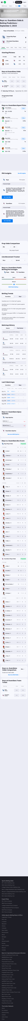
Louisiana (4, 921)
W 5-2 (12, 394)
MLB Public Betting (13, 287)
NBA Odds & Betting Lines (8, 885)
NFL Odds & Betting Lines (8, 882)
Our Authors (5, 1010)
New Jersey (5, 930)
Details (3, 47)
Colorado (4, 928)
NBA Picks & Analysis (7, 903)
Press (3, 1019)
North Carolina (5, 945)
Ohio (3, 939)
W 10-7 (13, 403)
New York (4, 919)
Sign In (24, 2)
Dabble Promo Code (7, 990)
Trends (24, 47)
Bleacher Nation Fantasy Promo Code (11, 992)
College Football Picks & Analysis (10, 905)
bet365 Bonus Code (7, 959)
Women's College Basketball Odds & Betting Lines (14, 891)
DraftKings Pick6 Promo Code (9, 987)
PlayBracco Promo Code (8, 998)
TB (8, 391)
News (7, 47)
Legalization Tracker (6, 917)
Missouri (4, 947)
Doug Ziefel (7, 117)
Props (20, 47)
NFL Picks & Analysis (7, 901)
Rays (7, 272)
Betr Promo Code (6, 994)
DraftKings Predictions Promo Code (10, 970)
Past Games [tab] (20, 328)
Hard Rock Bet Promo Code (8, 983)
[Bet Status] (3, 111)
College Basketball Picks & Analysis (10, 907)
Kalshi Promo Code (6, 966)
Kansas (3, 943)
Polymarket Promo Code (8, 961)
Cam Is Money (8, 107)
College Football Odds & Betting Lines (11, 887)
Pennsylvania (5, 932)
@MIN (8, 394)
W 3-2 (12, 391)
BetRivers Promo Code (7, 985)
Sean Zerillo (7, 127)
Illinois (3, 934)
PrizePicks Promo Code (7, 1003)
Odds (12, 47)
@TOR (8, 403)
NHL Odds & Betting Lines (8, 896)
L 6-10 (13, 400)
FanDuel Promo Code (7, 976)
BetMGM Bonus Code (7, 957)
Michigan (4, 936)
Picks (16, 47)
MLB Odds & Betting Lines (8, 893)
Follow (23, 108)
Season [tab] (8, 328)
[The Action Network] (5, 2)
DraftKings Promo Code (7, 974)
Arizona (3, 926)
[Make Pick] (5, 113)
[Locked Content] (14, 284)
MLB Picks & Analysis (7, 909)
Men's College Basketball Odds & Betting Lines (13, 889)
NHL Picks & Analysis (7, 912)
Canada (4, 950)
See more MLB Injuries (13, 434)
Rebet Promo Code (6, 996)
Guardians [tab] (8, 296)
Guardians (21, 272)
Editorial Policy (5, 1012)
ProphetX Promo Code (7, 972)
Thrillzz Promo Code (6, 1000)
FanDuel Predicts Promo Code (9, 963)
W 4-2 (12, 397)
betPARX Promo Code (7, 981)
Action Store (5, 1017)
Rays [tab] (20, 296)
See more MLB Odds (13, 674)
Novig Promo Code (6, 968)
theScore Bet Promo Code (8, 979)
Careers (4, 1014)
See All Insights (22, 173)
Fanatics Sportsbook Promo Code (10, 955)
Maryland (4, 923)
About (3, 1008)
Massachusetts (5, 941)
